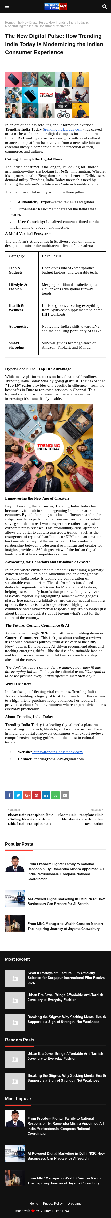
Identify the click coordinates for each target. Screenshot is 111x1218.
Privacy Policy (53, 1203)
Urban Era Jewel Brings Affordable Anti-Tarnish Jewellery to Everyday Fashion (65, 997)
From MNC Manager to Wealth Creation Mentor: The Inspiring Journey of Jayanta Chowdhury (65, 926)
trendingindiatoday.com (63, 129)
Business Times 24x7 (55, 1211)
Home (9, 22)
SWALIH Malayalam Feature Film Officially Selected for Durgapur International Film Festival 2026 (67, 978)
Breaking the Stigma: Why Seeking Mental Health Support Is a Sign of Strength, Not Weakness (67, 1019)
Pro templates (86, 1211)
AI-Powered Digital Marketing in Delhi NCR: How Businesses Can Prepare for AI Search (66, 901)
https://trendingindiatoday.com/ (57, 752)
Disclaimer (75, 1203)
